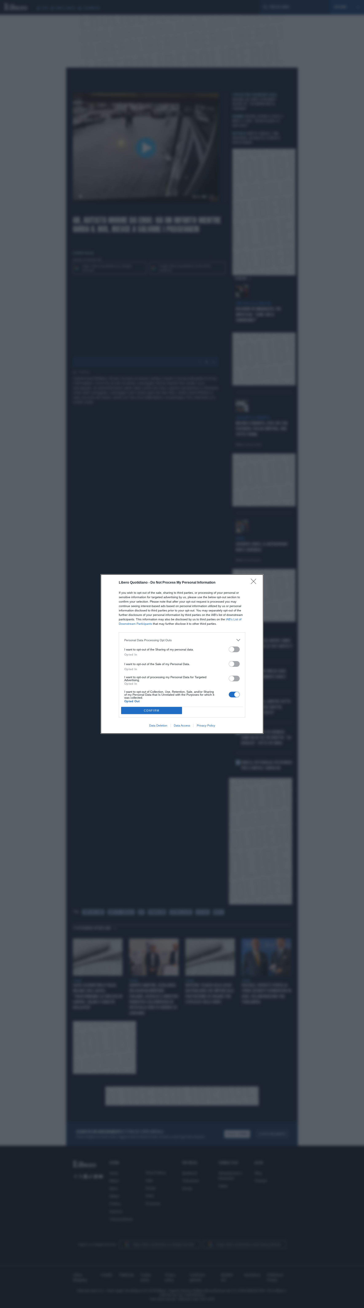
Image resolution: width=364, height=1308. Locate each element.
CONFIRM (151, 710)
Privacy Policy (206, 725)
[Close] (255, 583)
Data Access (182, 725)
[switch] (234, 649)
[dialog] (182, 654)
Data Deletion (158, 725)
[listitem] (182, 640)
